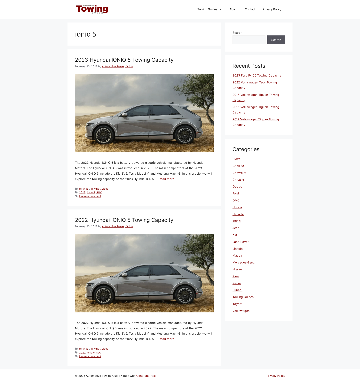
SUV (99, 192)
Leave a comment (90, 196)
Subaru (237, 290)
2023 (82, 192)
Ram (235, 276)
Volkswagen (241, 311)
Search (237, 33)
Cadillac (238, 166)
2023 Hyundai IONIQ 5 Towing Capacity (124, 60)
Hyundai (84, 188)
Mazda (237, 255)
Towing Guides (207, 9)
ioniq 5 (91, 192)
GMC (236, 200)
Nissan (237, 269)
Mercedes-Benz (243, 262)
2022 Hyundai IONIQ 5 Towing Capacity (124, 220)
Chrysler (238, 180)
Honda (237, 207)
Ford (235, 193)
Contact (250, 9)
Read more (166, 179)
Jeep (235, 228)
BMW (236, 159)
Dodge (237, 186)
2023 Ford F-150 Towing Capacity (256, 75)
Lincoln (237, 249)
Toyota (237, 304)
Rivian (236, 283)
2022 (82, 352)
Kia (234, 235)
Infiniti (236, 221)
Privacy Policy (272, 9)
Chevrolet (239, 173)
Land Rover (240, 242)
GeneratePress (146, 375)
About (233, 9)
